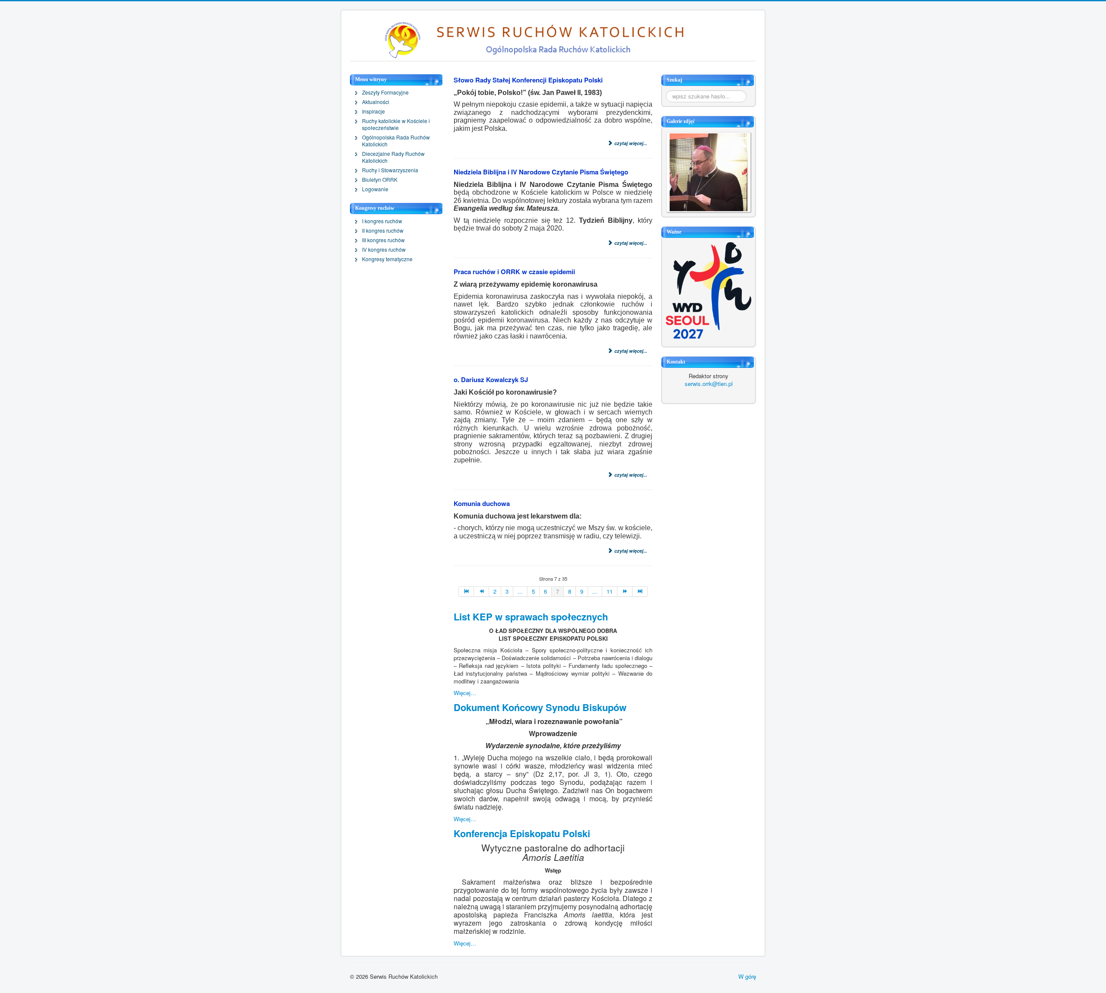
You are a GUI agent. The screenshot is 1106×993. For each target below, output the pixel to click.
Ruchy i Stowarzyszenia (390, 170)
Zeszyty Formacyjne (385, 92)
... (520, 591)
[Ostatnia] (640, 591)
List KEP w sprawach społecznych (531, 616)
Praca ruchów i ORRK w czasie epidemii (514, 271)
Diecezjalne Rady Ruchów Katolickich (393, 157)
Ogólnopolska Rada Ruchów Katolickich (396, 141)
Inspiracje (373, 111)
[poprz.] (481, 591)
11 (610, 591)
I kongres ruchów (382, 221)
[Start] (466, 591)
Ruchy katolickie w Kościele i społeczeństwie (396, 124)
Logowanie (375, 189)
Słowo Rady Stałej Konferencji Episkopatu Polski (528, 80)
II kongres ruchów (383, 230)
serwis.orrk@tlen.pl (709, 383)
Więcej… (465, 693)
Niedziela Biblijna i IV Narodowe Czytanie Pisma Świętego (541, 172)
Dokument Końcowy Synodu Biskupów (540, 707)
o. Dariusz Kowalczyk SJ (491, 379)
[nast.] (624, 591)
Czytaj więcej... (630, 143)
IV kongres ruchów (384, 249)
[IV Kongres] (708, 171)
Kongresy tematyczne (387, 259)
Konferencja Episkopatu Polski (522, 833)
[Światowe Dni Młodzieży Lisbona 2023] (708, 290)
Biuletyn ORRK (379, 179)
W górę (747, 976)
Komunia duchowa (482, 503)
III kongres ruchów (383, 240)
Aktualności (375, 101)
